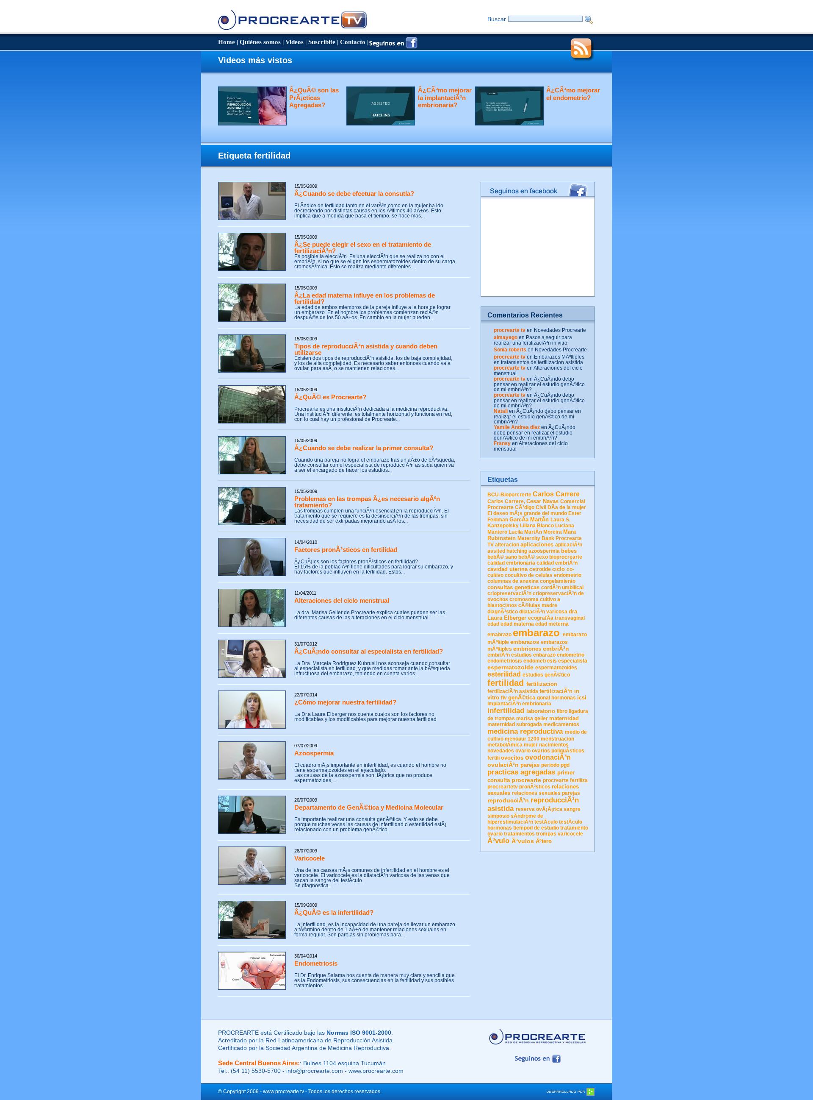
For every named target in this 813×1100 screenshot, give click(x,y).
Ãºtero (544, 841)
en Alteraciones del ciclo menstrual (538, 370)
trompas (546, 834)
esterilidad (504, 674)
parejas (529, 765)
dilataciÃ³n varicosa (543, 612)
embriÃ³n (556, 648)
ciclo (558, 569)
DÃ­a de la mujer (567, 507)
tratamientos (519, 834)
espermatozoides (556, 668)
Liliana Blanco (537, 526)
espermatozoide (510, 667)
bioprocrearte (565, 557)
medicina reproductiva (525, 731)
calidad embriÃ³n (557, 563)
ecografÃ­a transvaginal (556, 618)
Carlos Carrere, (506, 501)
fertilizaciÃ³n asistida (512, 691)
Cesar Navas (542, 501)
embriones (527, 649)
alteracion (507, 545)
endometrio (570, 655)
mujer (531, 745)
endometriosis (504, 661)
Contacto (352, 42)
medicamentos (561, 724)
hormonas (563, 698)
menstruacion (557, 739)
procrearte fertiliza (565, 780)
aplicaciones (536, 544)
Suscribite (321, 42)
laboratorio (540, 711)
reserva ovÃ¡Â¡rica (539, 809)
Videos (294, 42)
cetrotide (540, 569)
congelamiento (557, 581)
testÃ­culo (546, 822)
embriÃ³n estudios (509, 655)
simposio (498, 816)
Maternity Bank (535, 538)
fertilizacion (541, 684)
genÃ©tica (521, 697)
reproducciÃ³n (508, 800)
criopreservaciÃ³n (509, 593)
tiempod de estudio (536, 828)
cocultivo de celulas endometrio (543, 575)
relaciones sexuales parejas (546, 793)
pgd (565, 765)
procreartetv (502, 787)
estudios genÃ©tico (546, 675)
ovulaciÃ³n (503, 764)
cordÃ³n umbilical (562, 587)
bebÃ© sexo (533, 557)
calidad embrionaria (511, 563)
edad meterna (552, 624)
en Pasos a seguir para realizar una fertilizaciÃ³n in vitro (533, 340)
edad (493, 624)
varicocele (570, 834)
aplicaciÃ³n (568, 545)
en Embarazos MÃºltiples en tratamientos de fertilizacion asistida (539, 359)
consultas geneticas (513, 587)
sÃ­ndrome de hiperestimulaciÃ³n (515, 819)
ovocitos (512, 758)
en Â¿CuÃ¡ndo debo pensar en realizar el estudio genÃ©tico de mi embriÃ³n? (539, 384)
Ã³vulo (498, 841)
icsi (581, 697)
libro (562, 711)
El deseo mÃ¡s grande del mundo (527, 513)
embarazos (524, 642)
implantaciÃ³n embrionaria (519, 704)
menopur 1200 (522, 739)
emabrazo (499, 635)
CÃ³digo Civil (530, 507)
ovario (523, 751)
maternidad (564, 718)
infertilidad (505, 711)
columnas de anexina (513, 581)
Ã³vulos (523, 841)
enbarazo (544, 655)
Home (226, 42)
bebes (569, 551)
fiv (504, 698)
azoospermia (544, 551)
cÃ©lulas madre (537, 605)
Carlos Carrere (556, 494)
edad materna (517, 624)
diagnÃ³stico (502, 612)
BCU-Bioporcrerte (509, 495)
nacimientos (554, 745)
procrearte (526, 780)
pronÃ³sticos (534, 787)
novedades (500, 751)
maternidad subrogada (514, 724)
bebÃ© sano (502, 557)
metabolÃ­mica (505, 745)
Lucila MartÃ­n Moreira (535, 532)
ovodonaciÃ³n (548, 757)
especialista (572, 661)
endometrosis (540, 661)
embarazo (536, 632)
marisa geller (532, 718)
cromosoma (524, 599)
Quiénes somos (260, 42)
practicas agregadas (521, 772)
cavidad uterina (507, 569)
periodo (550, 765)
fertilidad (505, 683)
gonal (543, 698)
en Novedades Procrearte (556, 330)
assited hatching (507, 551)
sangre (572, 809)
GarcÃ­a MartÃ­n (529, 519)
